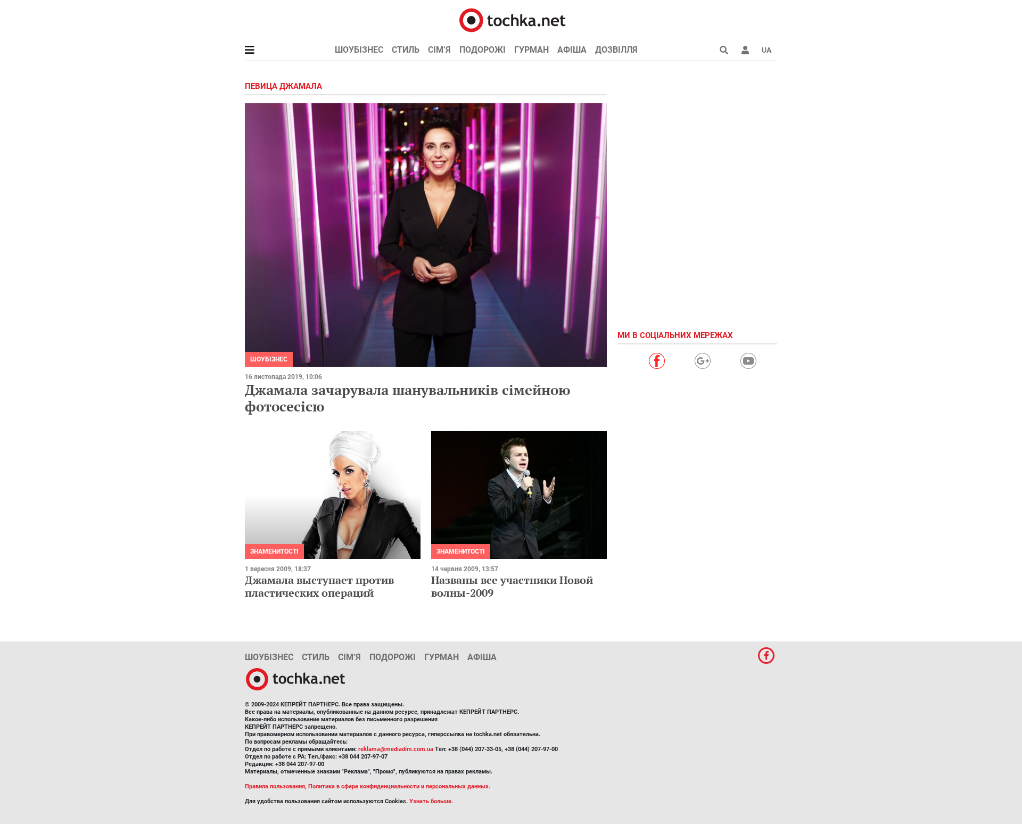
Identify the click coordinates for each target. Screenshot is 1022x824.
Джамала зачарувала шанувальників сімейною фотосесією (407, 398)
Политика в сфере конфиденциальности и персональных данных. (399, 786)
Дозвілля (616, 50)
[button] (745, 50)
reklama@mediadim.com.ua (395, 749)
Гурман (531, 50)
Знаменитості (274, 551)
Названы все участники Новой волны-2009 (512, 586)
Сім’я (439, 50)
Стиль (405, 50)
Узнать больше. (431, 801)
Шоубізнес (359, 50)
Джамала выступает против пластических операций (319, 586)
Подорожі (482, 50)
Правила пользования (275, 786)
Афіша (572, 50)
